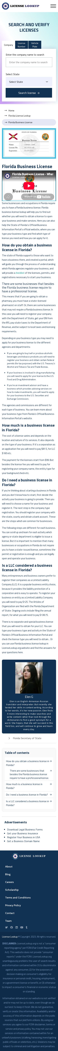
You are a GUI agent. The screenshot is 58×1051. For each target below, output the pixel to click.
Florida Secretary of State (27, 738)
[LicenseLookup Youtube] (21, 927)
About (8, 866)
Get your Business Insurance (22, 833)
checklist (19, 273)
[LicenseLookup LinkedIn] (16, 927)
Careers (9, 882)
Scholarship (12, 889)
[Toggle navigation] (53, 6)
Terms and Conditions (18, 897)
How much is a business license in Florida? (24, 786)
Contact (9, 913)
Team (8, 920)
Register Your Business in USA (23, 837)
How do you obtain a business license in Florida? (27, 763)
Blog (7, 874)
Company (8, 45)
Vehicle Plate (34, 44)
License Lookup (10, 937)
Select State (12, 74)
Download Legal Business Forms (25, 829)
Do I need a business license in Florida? (27, 794)
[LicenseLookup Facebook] (11, 927)
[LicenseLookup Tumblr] (26, 927)
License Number (21, 44)
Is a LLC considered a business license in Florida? (27, 803)
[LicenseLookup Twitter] (6, 927)
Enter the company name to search (25, 55)
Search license (27, 93)
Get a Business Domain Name (23, 841)
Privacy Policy (13, 905)
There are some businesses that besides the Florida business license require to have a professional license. (29, 774)
